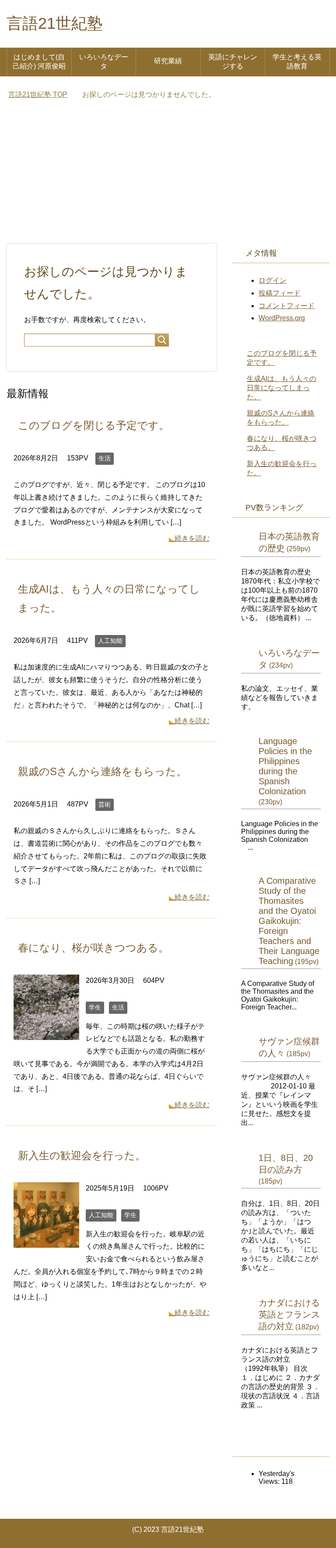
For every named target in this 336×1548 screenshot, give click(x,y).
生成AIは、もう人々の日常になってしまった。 (281, 388)
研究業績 (168, 61)
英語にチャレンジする (232, 61)
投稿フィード (280, 293)
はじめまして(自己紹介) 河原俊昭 (39, 61)
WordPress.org (282, 318)
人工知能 (110, 640)
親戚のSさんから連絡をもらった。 (102, 771)
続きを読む (192, 538)
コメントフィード (287, 305)
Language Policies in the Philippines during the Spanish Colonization (285, 766)
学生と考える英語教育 (297, 61)
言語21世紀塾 (55, 23)
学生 (95, 1007)
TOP (37, 94)
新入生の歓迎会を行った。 (82, 1155)
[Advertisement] (168, 178)
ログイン (273, 280)
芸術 (104, 804)
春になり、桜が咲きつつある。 (93, 948)
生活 (104, 458)
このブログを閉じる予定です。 (93, 425)
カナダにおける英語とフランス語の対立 (289, 1314)
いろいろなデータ (103, 61)
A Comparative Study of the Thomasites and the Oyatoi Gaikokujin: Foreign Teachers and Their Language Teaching (289, 921)
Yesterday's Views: (276, 1477)
